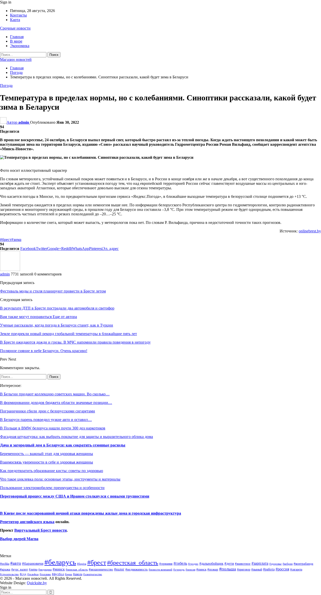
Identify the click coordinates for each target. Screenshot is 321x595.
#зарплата (260, 563)
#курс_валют (19, 569)
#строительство (9, 574)
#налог (119, 569)
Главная (17, 37)
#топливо (45, 574)
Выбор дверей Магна (19, 539)
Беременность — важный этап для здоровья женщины (46, 454)
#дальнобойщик (211, 563)
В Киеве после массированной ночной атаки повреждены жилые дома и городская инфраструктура (90, 513)
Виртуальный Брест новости (40, 530)
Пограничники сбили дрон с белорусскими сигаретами (47, 411)
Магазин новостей (16, 59)
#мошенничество (101, 569)
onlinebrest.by (310, 231)
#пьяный (256, 569)
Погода (6, 85)
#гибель (180, 563)
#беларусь (60, 562)
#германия (166, 563)
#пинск (201, 569)
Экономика (19, 46)
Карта (15, 20)
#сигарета (296, 569)
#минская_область (77, 569)
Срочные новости (15, 28)
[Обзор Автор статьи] (10, 269)
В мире (16, 41)
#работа (269, 569)
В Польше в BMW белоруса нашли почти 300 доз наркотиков (52, 428)
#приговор (243, 569)
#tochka (4, 563)
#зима (16, 239)
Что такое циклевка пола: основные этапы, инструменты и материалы (60, 479)
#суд (23, 574)
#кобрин (288, 563)
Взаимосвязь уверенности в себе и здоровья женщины (46, 462)
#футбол (58, 574)
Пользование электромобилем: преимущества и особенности (52, 488)
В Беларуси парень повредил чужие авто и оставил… (46, 419)
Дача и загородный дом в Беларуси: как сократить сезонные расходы (62, 445)
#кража (5, 569)
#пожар (212, 569)
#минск (59, 569)
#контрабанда (303, 563)
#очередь (179, 569)
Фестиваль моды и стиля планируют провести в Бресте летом (53, 291)
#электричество (92, 574)
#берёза (81, 563)
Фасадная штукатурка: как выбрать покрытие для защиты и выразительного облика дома (76, 436)
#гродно (193, 563)
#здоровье (275, 563)
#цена (68, 574)
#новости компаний (160, 569)
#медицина (45, 569)
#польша (227, 568)
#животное (243, 563)
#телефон (33, 574)
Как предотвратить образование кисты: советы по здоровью (51, 471)
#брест (5, 239)
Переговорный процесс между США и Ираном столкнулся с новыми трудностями (74, 496)
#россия (282, 569)
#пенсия (190, 569)
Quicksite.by (37, 583)
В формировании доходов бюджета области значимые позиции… (56, 402)
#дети (229, 563)
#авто (15, 563)
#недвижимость (136, 569)
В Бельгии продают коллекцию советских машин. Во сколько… (55, 394)
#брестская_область (132, 562)
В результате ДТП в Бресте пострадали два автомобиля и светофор (57, 308)
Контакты (18, 15)
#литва (33, 569)
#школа (77, 574)
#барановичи (32, 563)
